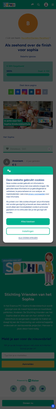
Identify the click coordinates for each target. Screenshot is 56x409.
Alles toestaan (28, 221)
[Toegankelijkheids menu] (53, 406)
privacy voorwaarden (36, 194)
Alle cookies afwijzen (28, 238)
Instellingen (28, 231)
